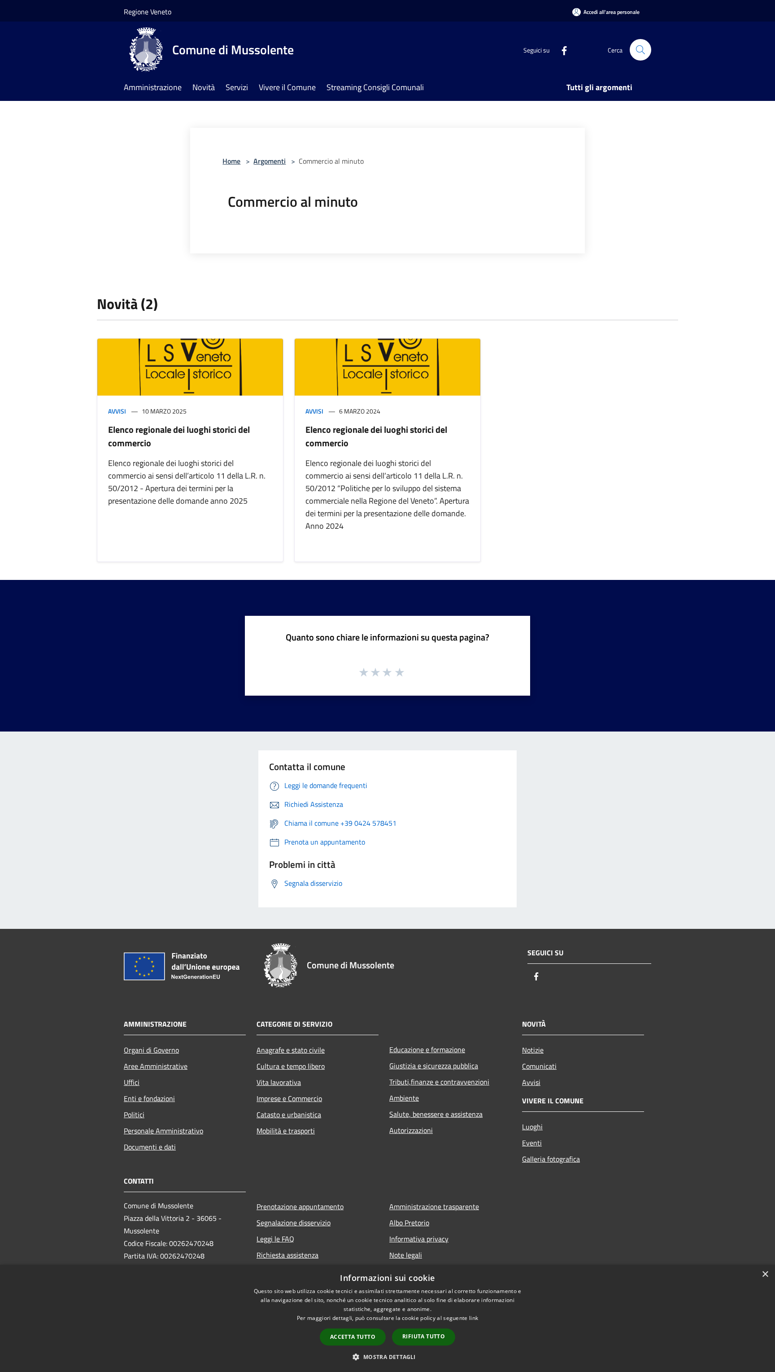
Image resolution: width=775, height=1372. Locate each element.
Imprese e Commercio (289, 1098)
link (473, 1318)
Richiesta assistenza (287, 1255)
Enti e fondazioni (149, 1098)
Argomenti (269, 161)
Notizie (533, 1050)
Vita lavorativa (279, 1082)
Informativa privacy (418, 1238)
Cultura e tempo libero (291, 1066)
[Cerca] (640, 50)
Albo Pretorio (409, 1222)
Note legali (405, 1255)
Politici (134, 1114)
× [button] (765, 1274)
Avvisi (117, 411)
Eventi (532, 1142)
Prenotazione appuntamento (300, 1206)
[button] (387, 1356)
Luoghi (532, 1126)
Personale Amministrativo (163, 1130)
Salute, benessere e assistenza (436, 1114)
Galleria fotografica (551, 1159)
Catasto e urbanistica (289, 1114)
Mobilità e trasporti (286, 1130)
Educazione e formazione (427, 1049)
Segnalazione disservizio (294, 1222)
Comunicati (539, 1066)
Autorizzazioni (411, 1130)
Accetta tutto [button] (352, 1337)
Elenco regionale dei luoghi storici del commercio (179, 436)
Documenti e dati (150, 1146)
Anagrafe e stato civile (291, 1050)
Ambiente (404, 1098)
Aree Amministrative (155, 1066)
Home (231, 161)
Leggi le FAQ (275, 1238)
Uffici (131, 1082)
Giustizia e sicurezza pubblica (433, 1065)
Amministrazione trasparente (434, 1206)
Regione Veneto (147, 11)
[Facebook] (561, 50)
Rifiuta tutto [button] (423, 1336)
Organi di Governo (151, 1050)
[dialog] (387, 1318)
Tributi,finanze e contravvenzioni (439, 1081)
